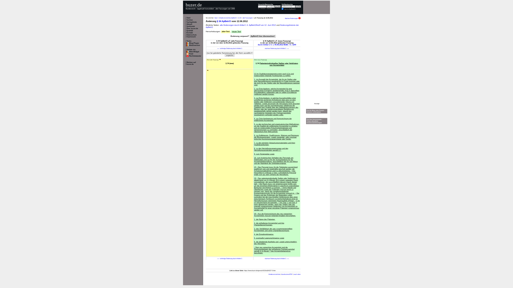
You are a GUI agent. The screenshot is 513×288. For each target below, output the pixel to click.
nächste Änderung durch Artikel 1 (277, 48)
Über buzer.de (192, 28)
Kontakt (189, 33)
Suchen (189, 20)
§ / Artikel (261, 8)
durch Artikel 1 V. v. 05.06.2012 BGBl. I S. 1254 (277, 45)
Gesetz (269, 8)
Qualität (189, 31)
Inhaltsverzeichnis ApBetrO (228, 18)
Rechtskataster (195, 56)
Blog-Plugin (194, 43)
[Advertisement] (316, 63)
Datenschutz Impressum (191, 36)
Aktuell (189, 24)
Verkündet (190, 26)
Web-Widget (194, 52)
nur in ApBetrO (290, 9)
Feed (191, 54)
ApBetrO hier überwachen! (263, 36)
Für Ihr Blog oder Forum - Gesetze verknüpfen (316, 111)
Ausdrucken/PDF (287, 274)
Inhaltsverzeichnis (274, 274)
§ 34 (239, 18)
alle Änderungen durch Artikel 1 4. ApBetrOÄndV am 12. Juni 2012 (248, 25)
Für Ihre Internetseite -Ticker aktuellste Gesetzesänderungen (314, 121)
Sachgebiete (191, 22)
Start (188, 18)
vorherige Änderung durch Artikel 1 (229, 48)
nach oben (297, 274)
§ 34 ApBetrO (224, 21)
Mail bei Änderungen (291, 18)
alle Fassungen (248, 18)
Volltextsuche (287, 4)
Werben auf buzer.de (191, 63)
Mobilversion (194, 45)
